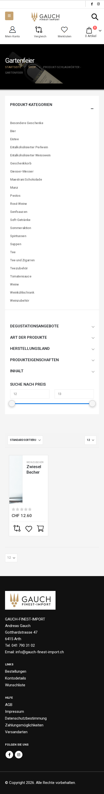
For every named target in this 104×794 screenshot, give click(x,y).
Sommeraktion (20, 228)
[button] (95, 17)
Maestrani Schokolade (26, 179)
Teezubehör (19, 268)
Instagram (18, 754)
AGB (8, 704)
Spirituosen (18, 236)
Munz (14, 187)
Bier (13, 131)
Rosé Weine (18, 204)
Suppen (15, 244)
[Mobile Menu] (9, 16)
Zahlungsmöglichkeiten (24, 725)
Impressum (14, 711)
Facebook (9, 754)
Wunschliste (15, 685)
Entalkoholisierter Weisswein (30, 155)
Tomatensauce (20, 276)
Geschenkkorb (20, 163)
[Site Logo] (45, 17)
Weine (14, 284)
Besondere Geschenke (26, 123)
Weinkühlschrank (22, 292)
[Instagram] (98, 4)
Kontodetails (15, 678)
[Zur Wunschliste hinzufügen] (29, 528)
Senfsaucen (18, 212)
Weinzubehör (35, 462)
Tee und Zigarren (22, 260)
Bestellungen (15, 671)
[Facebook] (92, 4)
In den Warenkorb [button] (40, 528)
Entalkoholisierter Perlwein (29, 147)
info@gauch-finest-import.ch (40, 652)
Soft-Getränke (20, 220)
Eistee (14, 139)
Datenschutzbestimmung (26, 718)
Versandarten (16, 732)
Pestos (15, 195)
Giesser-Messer (22, 171)
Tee (13, 252)
